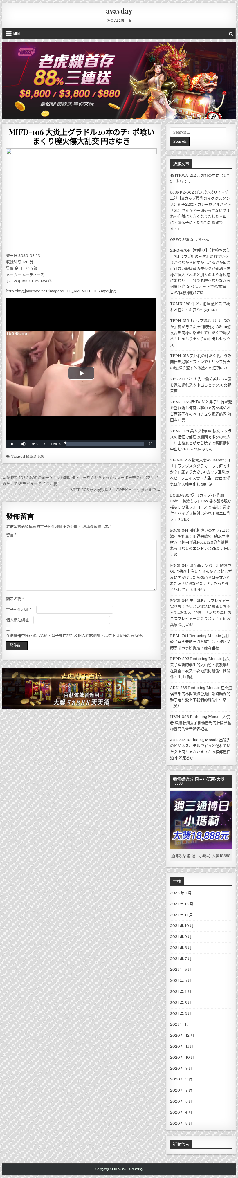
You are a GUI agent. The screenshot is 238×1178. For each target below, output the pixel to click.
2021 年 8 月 (181, 948)
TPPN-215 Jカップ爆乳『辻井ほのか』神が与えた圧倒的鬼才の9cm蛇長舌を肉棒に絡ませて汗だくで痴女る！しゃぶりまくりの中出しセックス (200, 332)
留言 (11, 535)
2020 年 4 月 (181, 1112)
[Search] (231, 33)
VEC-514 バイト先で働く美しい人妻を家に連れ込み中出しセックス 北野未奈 (201, 385)
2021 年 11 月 (181, 915)
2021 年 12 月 (181, 904)
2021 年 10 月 (182, 925)
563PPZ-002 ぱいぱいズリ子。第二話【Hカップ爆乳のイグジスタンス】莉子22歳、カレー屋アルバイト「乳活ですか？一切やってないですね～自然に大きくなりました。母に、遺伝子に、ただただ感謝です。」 (200, 210)
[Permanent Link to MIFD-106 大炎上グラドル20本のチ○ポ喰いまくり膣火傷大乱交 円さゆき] (81, 199)
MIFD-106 (35, 456)
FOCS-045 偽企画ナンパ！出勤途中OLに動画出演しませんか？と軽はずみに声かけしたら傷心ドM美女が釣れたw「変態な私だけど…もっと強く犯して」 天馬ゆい (201, 577)
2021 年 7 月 (181, 959)
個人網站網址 (17, 620)
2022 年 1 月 (181, 893)
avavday (119, 10)
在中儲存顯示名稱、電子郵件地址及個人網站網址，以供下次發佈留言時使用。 (77, 635)
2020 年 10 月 (182, 1057)
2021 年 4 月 (180, 991)
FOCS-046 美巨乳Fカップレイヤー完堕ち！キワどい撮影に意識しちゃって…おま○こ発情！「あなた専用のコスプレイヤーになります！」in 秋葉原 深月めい (200, 612)
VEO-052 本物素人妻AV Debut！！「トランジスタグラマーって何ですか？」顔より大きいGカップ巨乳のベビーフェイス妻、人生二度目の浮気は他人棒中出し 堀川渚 (200, 472)
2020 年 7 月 (181, 1090)
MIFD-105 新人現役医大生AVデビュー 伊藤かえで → (115, 490)
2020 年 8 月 (181, 1079)
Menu (17, 34)
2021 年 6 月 (181, 969)
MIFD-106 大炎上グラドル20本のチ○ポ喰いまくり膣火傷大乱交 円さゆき (81, 136)
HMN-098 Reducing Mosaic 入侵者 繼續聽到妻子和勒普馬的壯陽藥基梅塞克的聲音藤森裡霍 (200, 723)
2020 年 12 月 (182, 1035)
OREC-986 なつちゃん (189, 239)
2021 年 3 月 (181, 1002)
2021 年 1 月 (180, 1024)
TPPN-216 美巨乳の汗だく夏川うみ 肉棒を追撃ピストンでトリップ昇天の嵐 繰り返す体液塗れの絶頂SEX (200, 361)
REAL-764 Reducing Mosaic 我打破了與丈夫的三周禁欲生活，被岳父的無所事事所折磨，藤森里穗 (200, 642)
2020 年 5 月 (181, 1101)
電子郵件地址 (19, 609)
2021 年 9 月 (181, 937)
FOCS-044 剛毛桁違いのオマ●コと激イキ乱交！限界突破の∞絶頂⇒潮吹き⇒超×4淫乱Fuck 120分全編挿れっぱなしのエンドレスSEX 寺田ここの (201, 542)
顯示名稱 (15, 599)
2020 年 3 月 (181, 1123)
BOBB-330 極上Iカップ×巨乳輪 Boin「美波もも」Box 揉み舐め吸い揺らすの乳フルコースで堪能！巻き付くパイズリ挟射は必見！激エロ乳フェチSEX (201, 507)
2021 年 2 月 (181, 1013)
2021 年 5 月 (181, 980)
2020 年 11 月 (182, 1046)
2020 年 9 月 (181, 1068)
